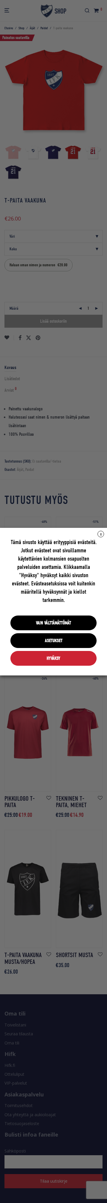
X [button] (101, 534)
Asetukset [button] (53, 640)
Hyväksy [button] (53, 658)
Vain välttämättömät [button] (53, 623)
